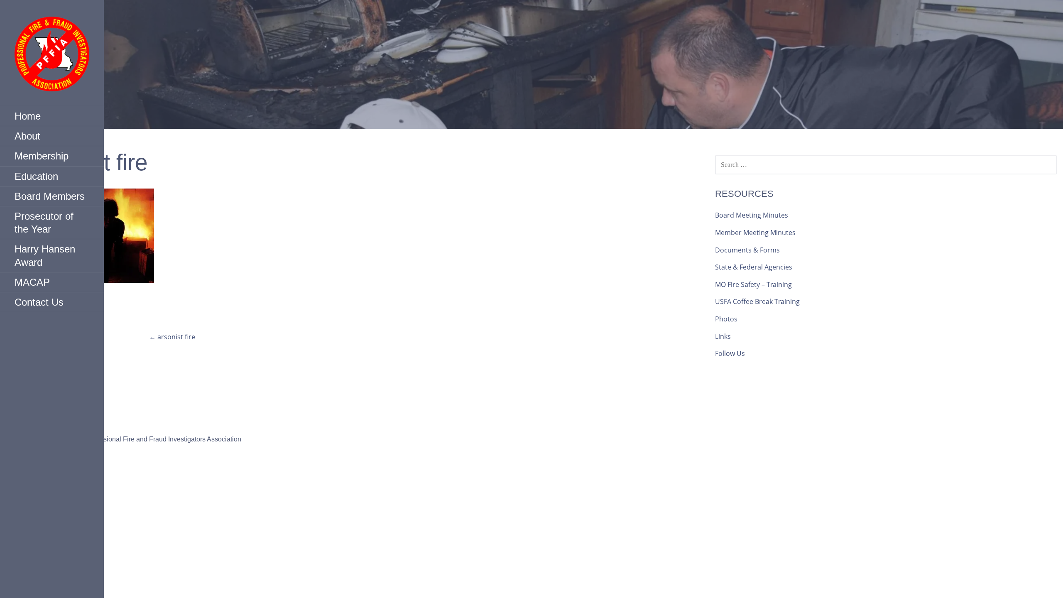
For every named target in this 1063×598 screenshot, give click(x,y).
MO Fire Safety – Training (753, 284)
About (27, 136)
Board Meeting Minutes (751, 215)
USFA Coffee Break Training (757, 301)
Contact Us (39, 302)
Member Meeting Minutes (755, 232)
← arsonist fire (172, 336)
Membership (42, 156)
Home (28, 116)
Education (36, 176)
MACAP (32, 282)
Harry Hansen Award (45, 255)
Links (723, 336)
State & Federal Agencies (753, 267)
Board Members (50, 196)
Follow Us (730, 353)
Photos (726, 319)
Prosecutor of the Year (44, 223)
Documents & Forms (747, 250)
